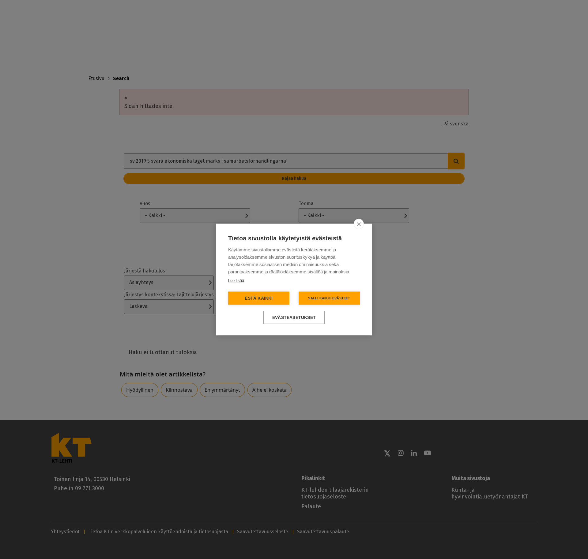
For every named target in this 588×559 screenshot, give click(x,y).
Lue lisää (236, 280)
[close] (359, 224)
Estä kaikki (259, 298)
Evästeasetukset (294, 317)
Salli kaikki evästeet (329, 298)
